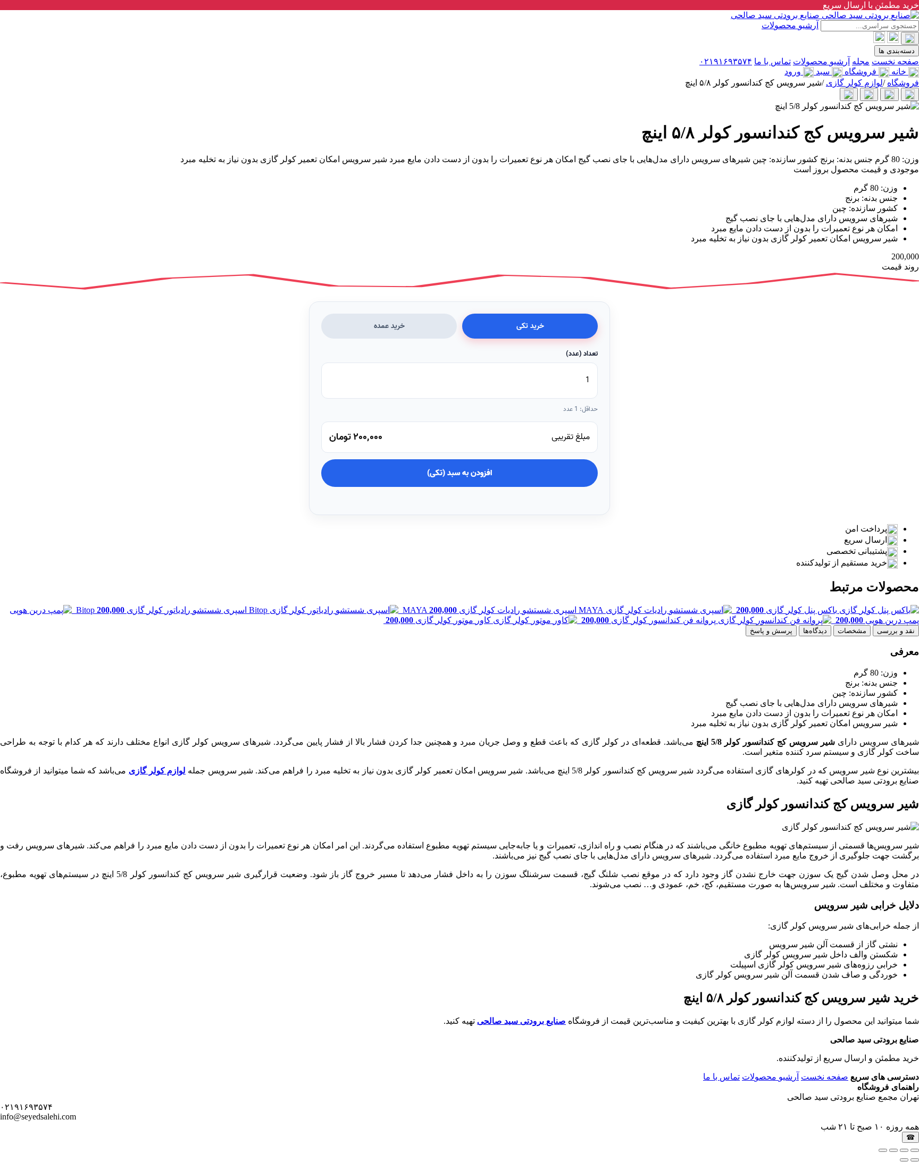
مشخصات (852, 631)
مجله (861, 61)
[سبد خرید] (879, 37)
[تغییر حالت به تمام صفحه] (904, 1150)
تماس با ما (772, 61)
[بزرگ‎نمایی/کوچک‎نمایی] (914, 1150)
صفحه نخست (895, 61)
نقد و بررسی (896, 631)
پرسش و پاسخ (771, 631)
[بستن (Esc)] (883, 1150)
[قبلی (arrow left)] (914, 1159)
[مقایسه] (889, 94)
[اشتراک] (910, 94)
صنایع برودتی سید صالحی (521, 1020)
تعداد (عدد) (582, 353)
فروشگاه (903, 82)
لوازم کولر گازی (854, 82)
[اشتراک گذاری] (893, 1150)
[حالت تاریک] (910, 38)
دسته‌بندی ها (897, 51)
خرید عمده (389, 326)
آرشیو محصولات (790, 25)
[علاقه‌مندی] (869, 94)
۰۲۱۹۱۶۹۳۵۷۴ (725, 61)
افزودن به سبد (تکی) (459, 473)
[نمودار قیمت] (849, 94)
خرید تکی (530, 326)
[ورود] (893, 37)
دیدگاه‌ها (815, 631)
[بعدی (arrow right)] (904, 1159)
